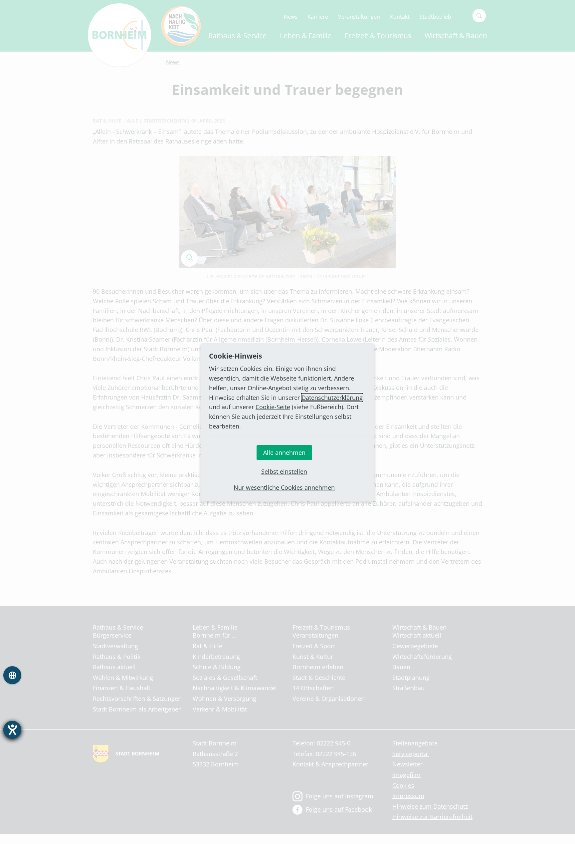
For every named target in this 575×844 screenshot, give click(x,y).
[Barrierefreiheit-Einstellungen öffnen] (12, 730)
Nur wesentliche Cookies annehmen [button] (284, 487)
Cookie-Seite (273, 407)
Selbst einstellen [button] (284, 471)
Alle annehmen (284, 452)
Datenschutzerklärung (332, 398)
